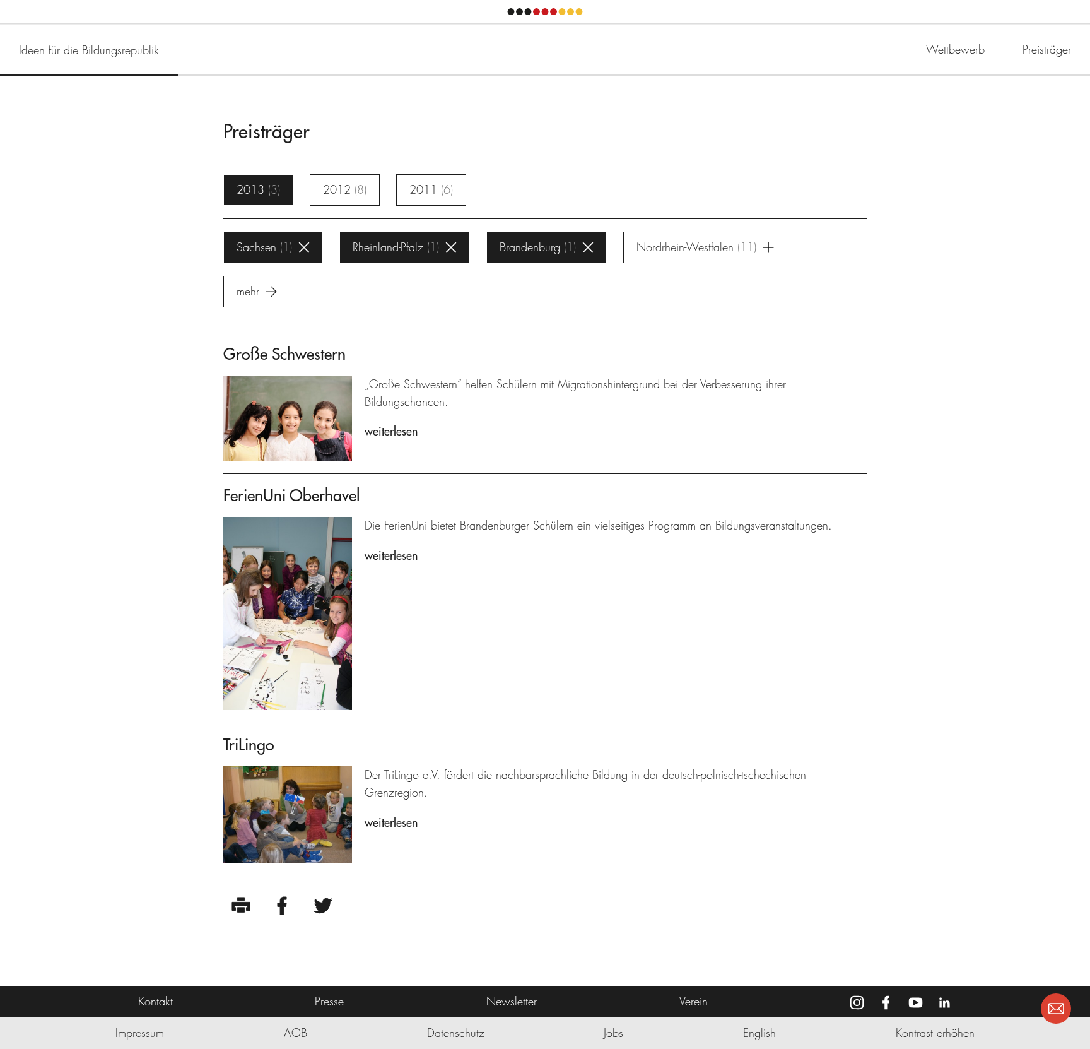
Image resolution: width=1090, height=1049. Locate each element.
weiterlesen (391, 431)
